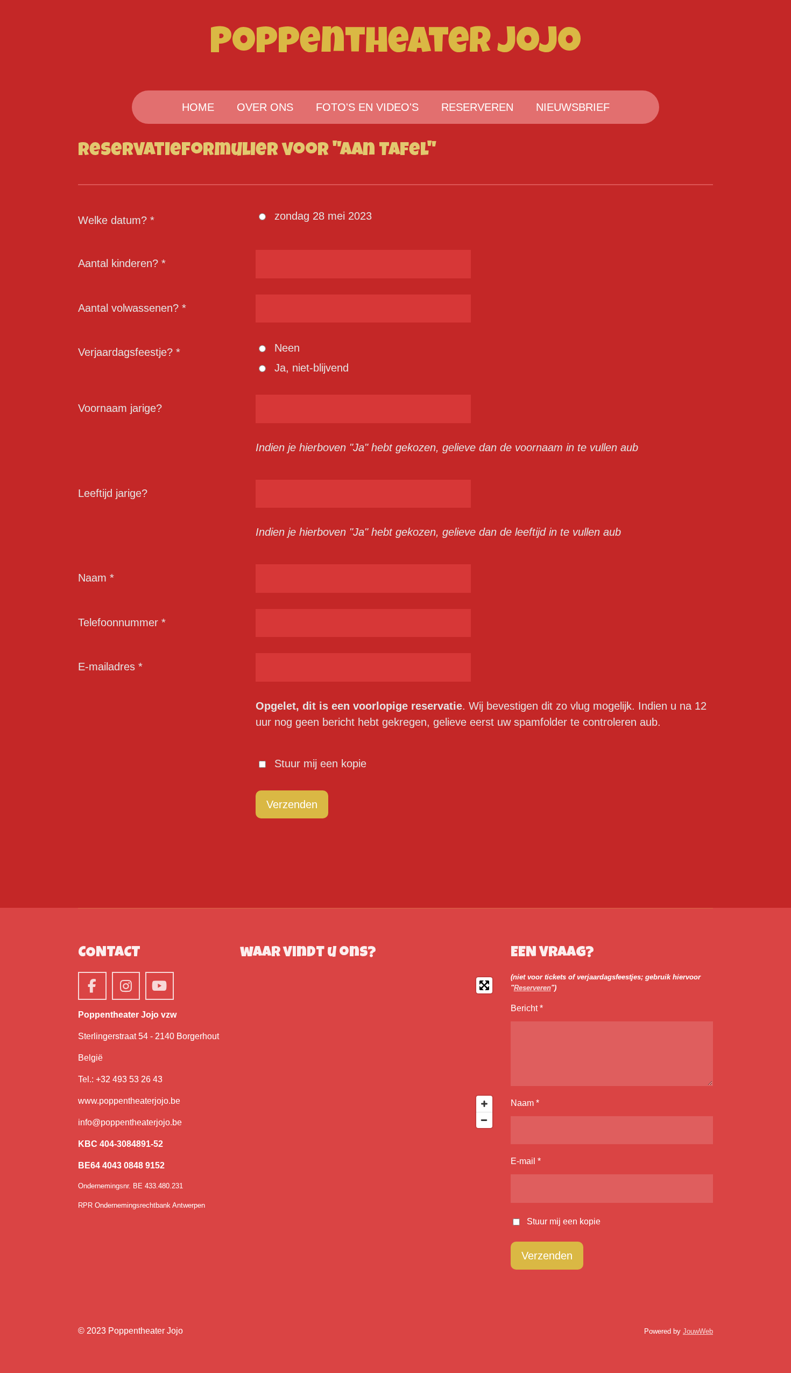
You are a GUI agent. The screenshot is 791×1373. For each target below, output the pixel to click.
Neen (287, 348)
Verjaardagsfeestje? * (129, 352)
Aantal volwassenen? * (132, 308)
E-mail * (526, 1161)
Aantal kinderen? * (122, 263)
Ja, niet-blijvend (311, 368)
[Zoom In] (484, 1104)
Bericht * (527, 1008)
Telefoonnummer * (122, 622)
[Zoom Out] (484, 1120)
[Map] (368, 1052)
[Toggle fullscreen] (484, 985)
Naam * (96, 578)
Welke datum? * (116, 220)
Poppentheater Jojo (395, 45)
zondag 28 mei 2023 (323, 216)
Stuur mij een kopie (320, 763)
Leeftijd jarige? (112, 493)
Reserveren (532, 988)
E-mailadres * (110, 667)
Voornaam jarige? (120, 408)
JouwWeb (698, 1331)
